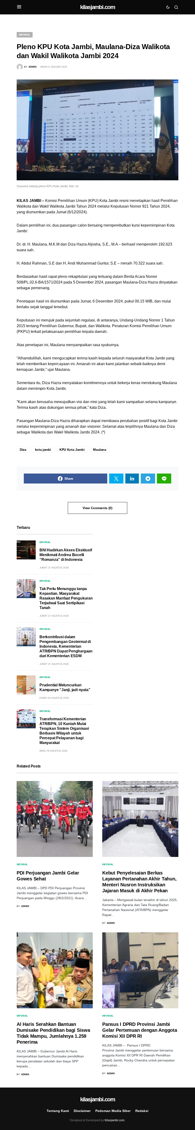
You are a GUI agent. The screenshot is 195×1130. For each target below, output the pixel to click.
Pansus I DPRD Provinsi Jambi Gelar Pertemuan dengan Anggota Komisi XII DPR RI (139, 1030)
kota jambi (43, 449)
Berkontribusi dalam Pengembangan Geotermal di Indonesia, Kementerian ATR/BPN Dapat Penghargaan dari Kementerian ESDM (66, 646)
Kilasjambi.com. (115, 1120)
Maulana (99, 449)
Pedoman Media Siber (113, 1111)
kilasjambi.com (97, 7)
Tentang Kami (58, 1111)
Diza (23, 449)
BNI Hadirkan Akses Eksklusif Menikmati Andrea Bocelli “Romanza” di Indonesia (65, 555)
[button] (19, 7)
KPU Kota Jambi (71, 449)
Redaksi (141, 1111)
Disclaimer (82, 1111)
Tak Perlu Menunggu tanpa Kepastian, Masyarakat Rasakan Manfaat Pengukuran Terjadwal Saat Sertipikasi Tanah (66, 598)
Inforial (24, 34)
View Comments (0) (97, 508)
